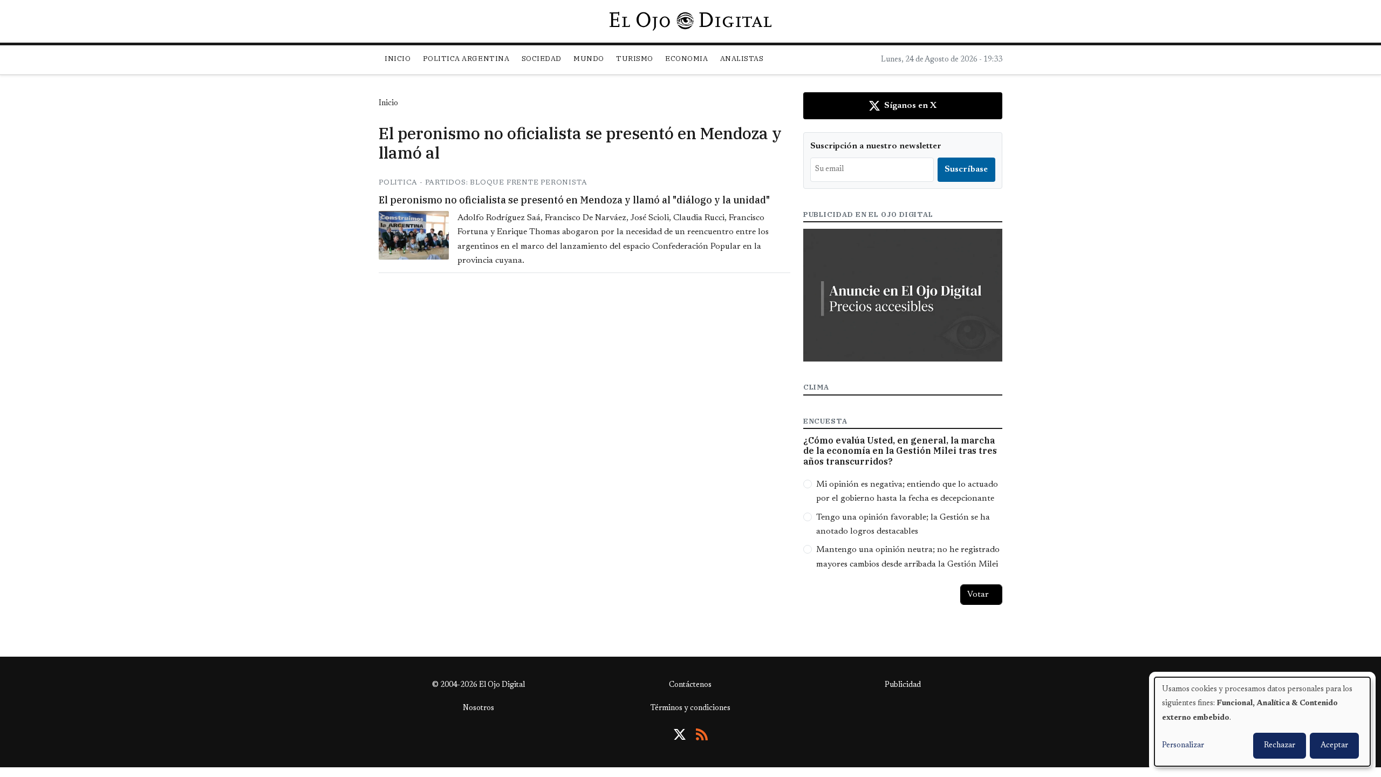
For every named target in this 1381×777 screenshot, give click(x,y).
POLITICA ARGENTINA (466, 58)
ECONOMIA (686, 58)
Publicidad (903, 685)
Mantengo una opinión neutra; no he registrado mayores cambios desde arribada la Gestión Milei (908, 557)
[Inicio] (690, 21)
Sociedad (542, 58)
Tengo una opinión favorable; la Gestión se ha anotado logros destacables (903, 524)
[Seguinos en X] (680, 734)
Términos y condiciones (690, 708)
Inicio (398, 58)
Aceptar (1334, 745)
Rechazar (1279, 745)
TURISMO (634, 58)
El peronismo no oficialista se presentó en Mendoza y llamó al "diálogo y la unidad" (574, 200)
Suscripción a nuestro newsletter (875, 146)
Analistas (742, 58)
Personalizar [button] (1183, 745)
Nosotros (478, 708)
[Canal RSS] (702, 734)
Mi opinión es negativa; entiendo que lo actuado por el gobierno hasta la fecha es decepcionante (907, 491)
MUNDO (588, 58)
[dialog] (1262, 721)
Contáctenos (690, 685)
